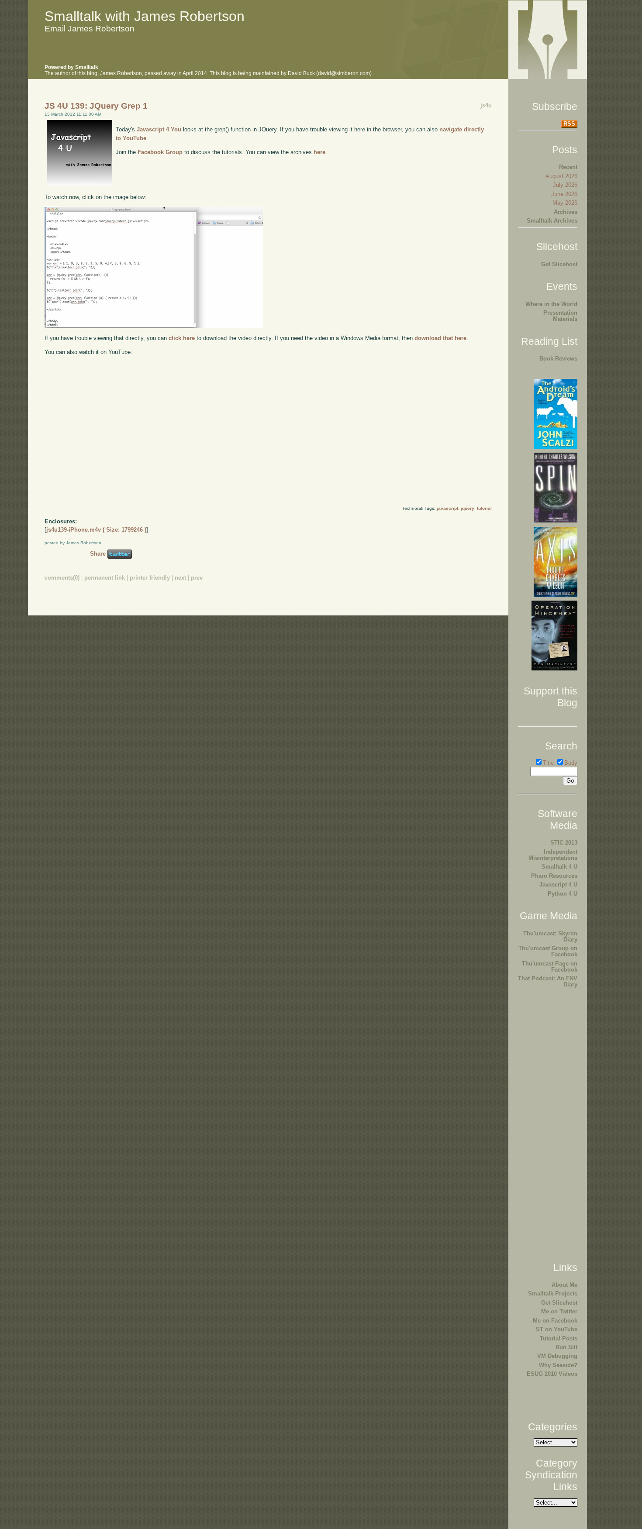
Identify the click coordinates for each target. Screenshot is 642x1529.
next (180, 577)
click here (182, 338)
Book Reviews (558, 358)
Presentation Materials (560, 315)
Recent (568, 167)
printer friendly (150, 577)
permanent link (104, 577)
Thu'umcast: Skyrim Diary (550, 936)
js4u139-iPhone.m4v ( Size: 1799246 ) (96, 529)
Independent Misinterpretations (552, 855)
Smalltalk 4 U (559, 866)
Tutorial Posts (558, 1338)
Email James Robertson (90, 28)
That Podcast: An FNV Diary (547, 981)
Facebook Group (160, 152)
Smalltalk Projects (552, 1293)
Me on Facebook (555, 1320)
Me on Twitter (559, 1311)
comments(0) (62, 577)
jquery (467, 508)
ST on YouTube (556, 1329)
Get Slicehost (559, 264)
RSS (569, 123)
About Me (564, 1285)
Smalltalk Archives (552, 220)
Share (98, 553)
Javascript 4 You (159, 129)
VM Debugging (557, 1356)
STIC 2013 (563, 842)
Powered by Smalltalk (71, 67)
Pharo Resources (554, 876)
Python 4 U (562, 893)
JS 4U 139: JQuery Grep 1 (96, 105)
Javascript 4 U (558, 884)
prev (197, 577)
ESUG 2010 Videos (552, 1374)
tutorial (484, 508)
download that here (440, 338)
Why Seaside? (558, 1365)
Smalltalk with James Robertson (145, 16)
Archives (565, 212)
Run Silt (566, 1347)
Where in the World (551, 304)
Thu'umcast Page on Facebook (549, 966)
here (319, 152)
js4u (486, 105)
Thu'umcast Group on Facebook (547, 951)
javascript (447, 508)
